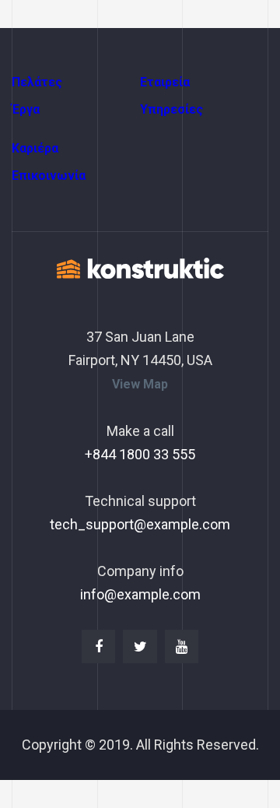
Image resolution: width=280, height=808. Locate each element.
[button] (140, 385)
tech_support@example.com (140, 524)
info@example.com (140, 594)
